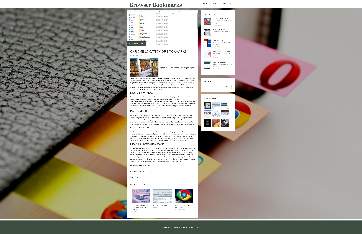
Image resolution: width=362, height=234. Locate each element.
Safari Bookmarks (137, 55)
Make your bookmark (221, 51)
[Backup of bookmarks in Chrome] (184, 196)
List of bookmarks (160, 205)
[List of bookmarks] (162, 196)
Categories (215, 4)
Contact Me (227, 4)
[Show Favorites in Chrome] (225, 123)
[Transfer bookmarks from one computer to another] (141, 196)
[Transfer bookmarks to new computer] (216, 114)
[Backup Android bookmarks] (207, 123)
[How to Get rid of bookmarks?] (207, 114)
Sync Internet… (219, 40)
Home (205, 4)
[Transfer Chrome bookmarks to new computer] (216, 123)
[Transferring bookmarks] (225, 114)
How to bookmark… (221, 29)
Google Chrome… (220, 62)
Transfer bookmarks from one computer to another (141, 207)
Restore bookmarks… (222, 18)
